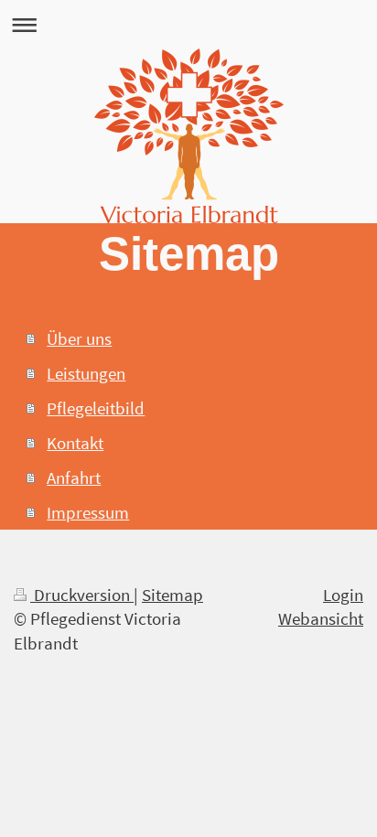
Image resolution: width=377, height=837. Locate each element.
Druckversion (82, 595)
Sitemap (172, 595)
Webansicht (320, 618)
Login (343, 595)
